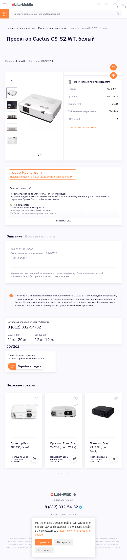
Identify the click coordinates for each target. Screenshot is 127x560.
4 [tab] (68, 473)
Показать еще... (63, 220)
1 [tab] (58, 473)
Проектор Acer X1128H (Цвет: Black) (99, 447)
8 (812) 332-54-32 (24, 327)
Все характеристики (82, 127)
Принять (43, 542)
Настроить (63, 542)
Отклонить (44, 550)
